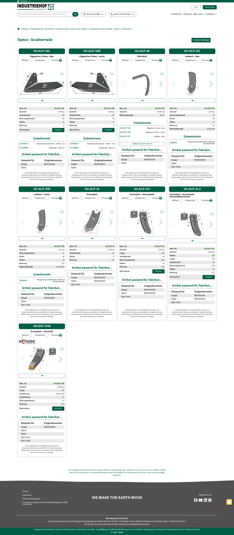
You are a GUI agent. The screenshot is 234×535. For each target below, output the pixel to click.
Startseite (176, 14)
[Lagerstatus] (229, 502)
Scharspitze (92, 195)
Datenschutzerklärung (31, 499)
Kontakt (210, 14)
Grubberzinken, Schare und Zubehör (72, 29)
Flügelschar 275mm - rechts (92, 57)
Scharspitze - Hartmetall (42, 332)
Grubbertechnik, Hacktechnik (42, 29)
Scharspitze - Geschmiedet (142, 195)
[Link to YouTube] (201, 500)
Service (26, 492)
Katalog (187, 14)
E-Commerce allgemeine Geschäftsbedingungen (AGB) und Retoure (45, 503)
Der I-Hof (198, 14)
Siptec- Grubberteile (122, 29)
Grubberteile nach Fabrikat (100, 29)
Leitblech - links (192, 57)
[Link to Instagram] (209, 500)
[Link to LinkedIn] (205, 500)
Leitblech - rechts (42, 195)
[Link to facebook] (195, 500)
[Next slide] (61, 84)
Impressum (27, 495)
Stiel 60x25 (142, 57)
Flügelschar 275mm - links (42, 57)
